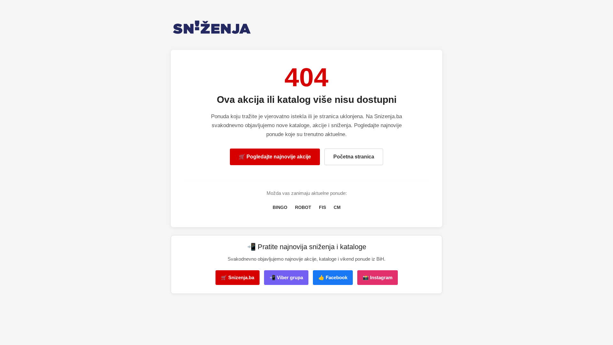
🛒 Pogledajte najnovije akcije (275, 156)
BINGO (280, 207)
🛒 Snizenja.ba (237, 277)
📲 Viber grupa (286, 277)
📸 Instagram (377, 277)
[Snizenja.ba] (306, 27)
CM (337, 207)
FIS (322, 207)
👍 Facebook (332, 277)
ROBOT (303, 207)
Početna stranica (353, 156)
